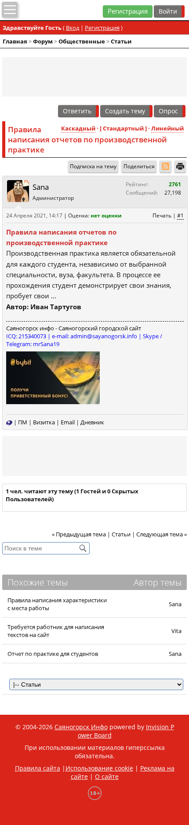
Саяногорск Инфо (81, 727)
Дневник (92, 422)
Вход (72, 28)
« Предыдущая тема (79, 534)
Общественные (81, 41)
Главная (15, 41)
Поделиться (139, 166)
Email (68, 422)
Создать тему (125, 111)
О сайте (107, 776)
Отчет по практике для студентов (52, 654)
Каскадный (78, 128)
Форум (43, 41)
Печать (162, 215)
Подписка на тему (93, 166)
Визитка (44, 422)
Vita (176, 631)
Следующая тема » (161, 534)
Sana (41, 187)
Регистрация (128, 11)
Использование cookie (99, 768)
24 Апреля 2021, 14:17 (34, 215)
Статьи (121, 41)
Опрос (168, 111)
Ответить (77, 111)
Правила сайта (37, 768)
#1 (180, 215)
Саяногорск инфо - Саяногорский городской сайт (73, 328)
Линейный (167, 128)
